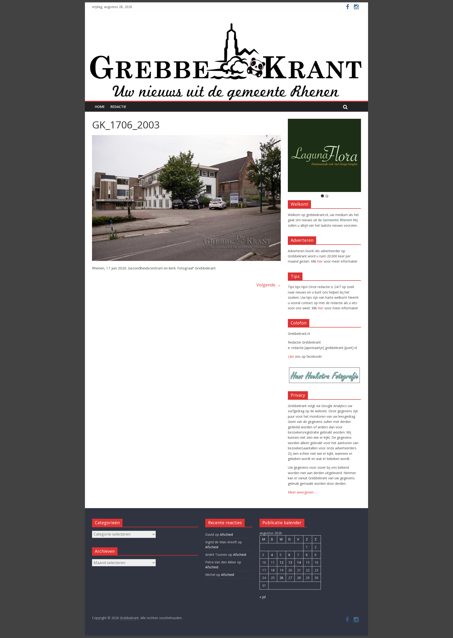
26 (281, 577)
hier (320, 261)
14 (299, 562)
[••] (324, 155)
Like (291, 356)
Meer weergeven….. (303, 492)
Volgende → (268, 285)
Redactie (118, 106)
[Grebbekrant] (226, 61)
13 (290, 562)
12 (281, 562)
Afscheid (226, 534)
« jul (263, 597)
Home (100, 106)
